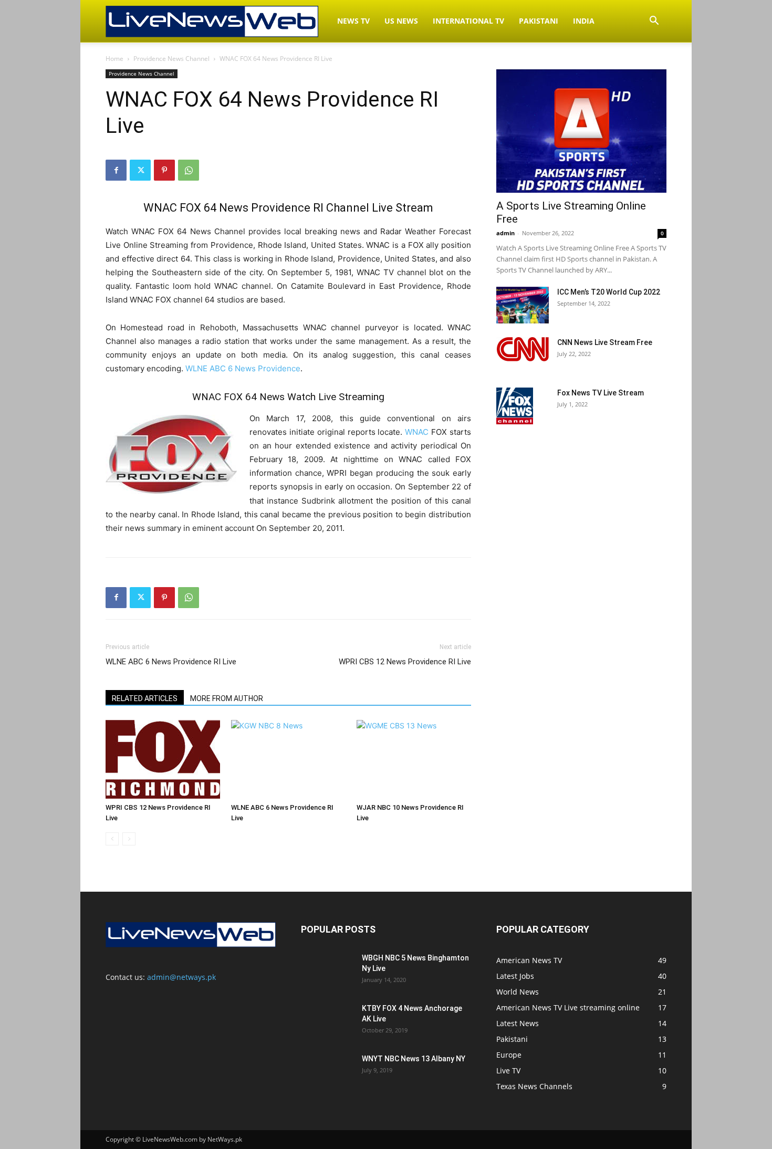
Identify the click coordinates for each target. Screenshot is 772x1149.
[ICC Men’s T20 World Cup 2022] (522, 305)
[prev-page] (112, 838)
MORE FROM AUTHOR (226, 698)
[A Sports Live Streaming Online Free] (581, 131)
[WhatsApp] (188, 170)
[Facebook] (116, 170)
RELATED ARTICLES (145, 698)
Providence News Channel (171, 58)
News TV (353, 21)
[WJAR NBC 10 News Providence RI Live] (414, 759)
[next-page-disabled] (128, 838)
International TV (468, 21)
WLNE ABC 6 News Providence (242, 368)
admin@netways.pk (181, 977)
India (583, 21)
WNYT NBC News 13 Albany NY (413, 1058)
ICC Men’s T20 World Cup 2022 (608, 292)
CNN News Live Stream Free (604, 342)
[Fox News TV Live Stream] (514, 406)
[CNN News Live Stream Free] (522, 349)
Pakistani (538, 21)
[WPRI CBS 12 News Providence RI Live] (163, 759)
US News (401, 21)
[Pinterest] (164, 170)
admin (505, 233)
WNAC (417, 432)
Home (114, 58)
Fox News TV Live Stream (600, 393)
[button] (653, 22)
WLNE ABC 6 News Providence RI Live (171, 661)
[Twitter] (140, 170)
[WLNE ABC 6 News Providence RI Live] (288, 759)
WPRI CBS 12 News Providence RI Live (405, 661)
